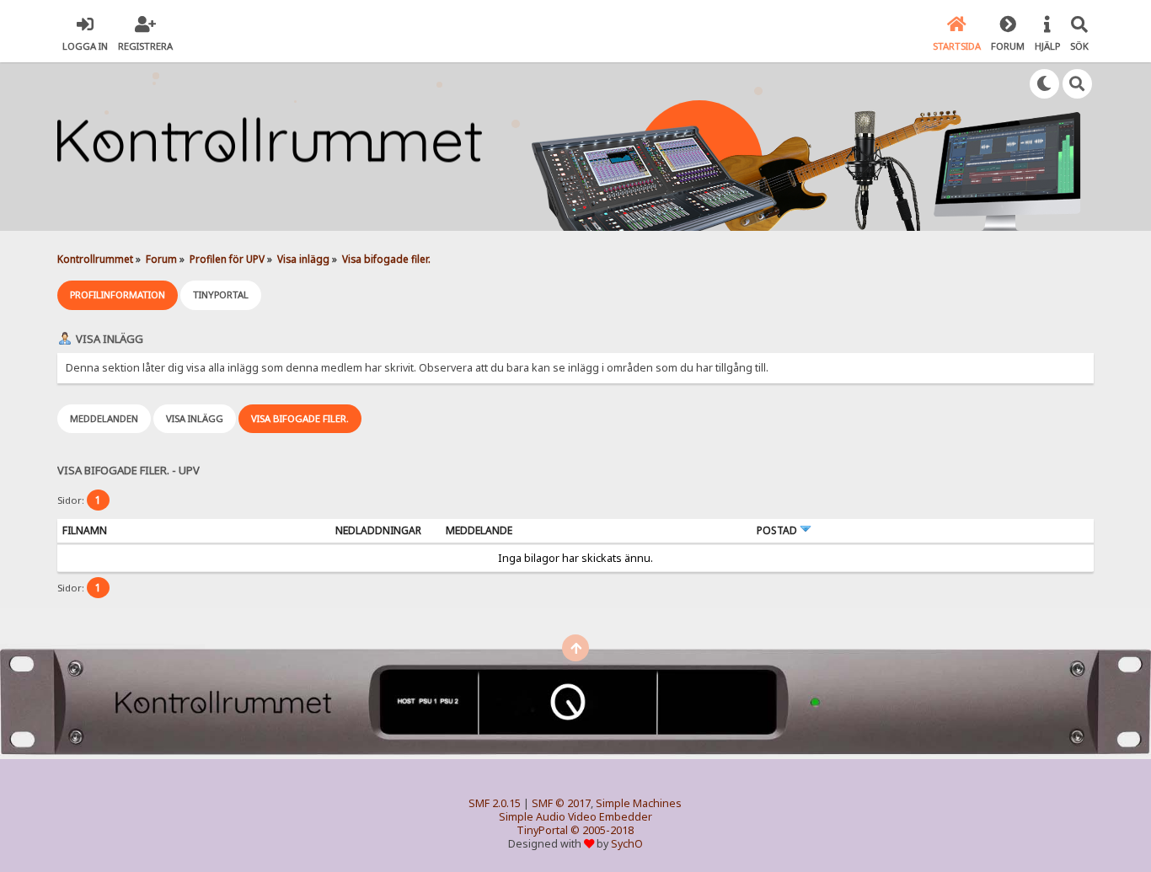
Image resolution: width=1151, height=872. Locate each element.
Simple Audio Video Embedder (575, 817)
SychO (627, 844)
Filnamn (84, 530)
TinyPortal (542, 830)
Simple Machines (639, 803)
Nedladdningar (378, 530)
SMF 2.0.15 (494, 803)
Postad (778, 530)
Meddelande (479, 530)
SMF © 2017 (561, 803)
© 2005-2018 (602, 830)
